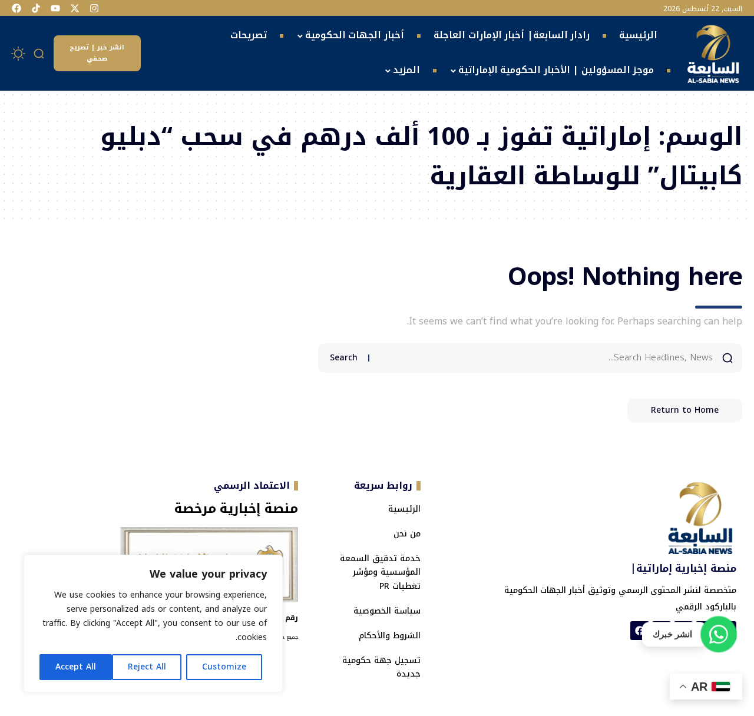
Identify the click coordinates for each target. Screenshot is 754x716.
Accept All (75, 667)
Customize (224, 667)
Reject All (147, 667)
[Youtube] (55, 8)
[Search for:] (545, 358)
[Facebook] (16, 8)
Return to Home (685, 410)
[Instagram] (94, 8)
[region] (153, 623)
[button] (39, 53)
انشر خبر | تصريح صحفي (97, 53)
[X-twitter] (75, 8)
